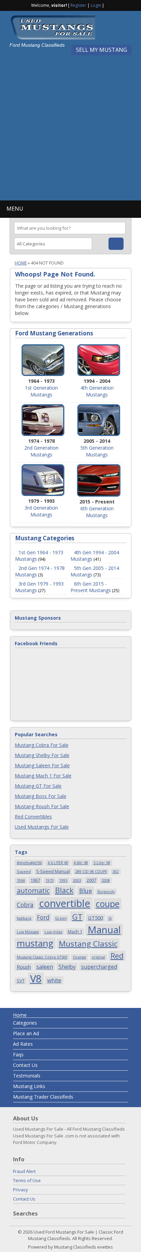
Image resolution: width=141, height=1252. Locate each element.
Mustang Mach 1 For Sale (43, 775)
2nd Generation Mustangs (41, 451)
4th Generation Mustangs (97, 391)
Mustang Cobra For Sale (41, 745)
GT (77, 916)
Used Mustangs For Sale (42, 827)
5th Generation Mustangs (97, 451)
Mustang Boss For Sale (40, 796)
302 (116, 871)
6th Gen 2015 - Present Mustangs (90, 586)
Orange (79, 957)
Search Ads (116, 244)
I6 (110, 918)
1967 (35, 880)
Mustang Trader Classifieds (43, 1096)
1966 (21, 880)
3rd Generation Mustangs (41, 511)
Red (117, 956)
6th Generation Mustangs (97, 511)
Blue (85, 890)
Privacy (20, 1190)
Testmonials (26, 1075)
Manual (104, 930)
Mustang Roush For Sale (42, 806)
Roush (24, 966)
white (54, 980)
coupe (107, 903)
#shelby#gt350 (29, 862)
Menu (15, 208)
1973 (50, 880)
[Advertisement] (70, 125)
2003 (77, 880)
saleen (44, 966)
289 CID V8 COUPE (91, 871)
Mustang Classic (88, 943)
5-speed (24, 871)
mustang (35, 943)
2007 (91, 880)
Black (64, 890)
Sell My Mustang (101, 50)
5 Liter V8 (101, 862)
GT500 (95, 917)
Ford (43, 917)
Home (21, 263)
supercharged (99, 966)
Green (61, 918)
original (98, 957)
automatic (33, 890)
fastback (24, 918)
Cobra (25, 905)
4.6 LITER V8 (58, 862)
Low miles (53, 932)
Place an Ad (26, 1033)
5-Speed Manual (53, 871)
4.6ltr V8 (81, 862)
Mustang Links (29, 1086)
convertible (64, 903)
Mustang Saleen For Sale (42, 765)
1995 (63, 880)
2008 (106, 880)
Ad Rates (23, 1044)
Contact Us (25, 1065)
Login (96, 5)
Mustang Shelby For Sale (42, 755)
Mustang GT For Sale (38, 786)
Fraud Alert (24, 1171)
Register (78, 5)
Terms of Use (27, 1180)
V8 (36, 978)
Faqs (18, 1054)
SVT (21, 981)
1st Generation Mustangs (41, 391)
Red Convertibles (33, 816)
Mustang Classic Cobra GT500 (42, 957)
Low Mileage (28, 932)
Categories (25, 1023)
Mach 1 (75, 932)
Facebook (109, 4)
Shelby (67, 966)
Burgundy (106, 891)
